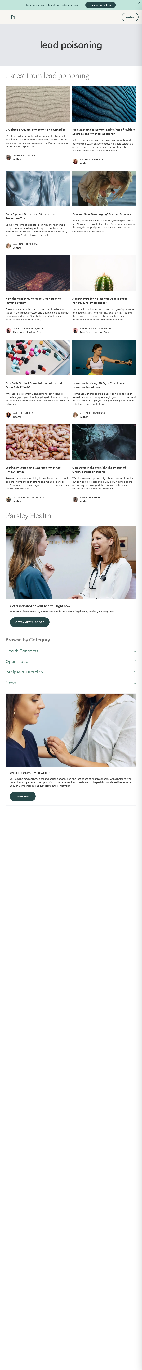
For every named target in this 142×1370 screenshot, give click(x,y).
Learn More (22, 796)
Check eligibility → (101, 5)
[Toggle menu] (5, 17)
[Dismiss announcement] (139, 2)
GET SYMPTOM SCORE (29, 622)
